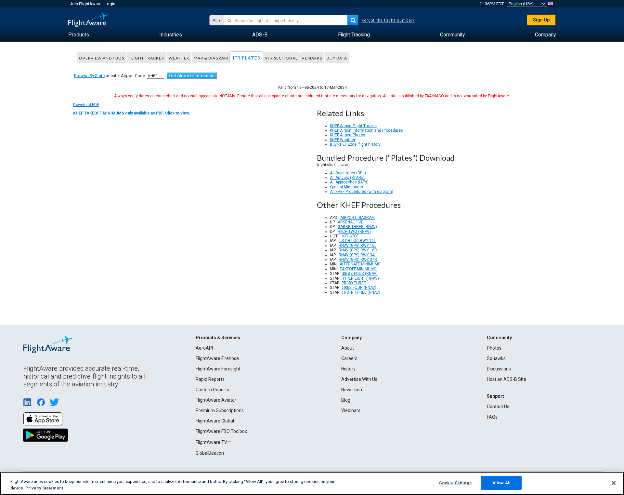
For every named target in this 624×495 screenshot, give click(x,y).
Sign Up (541, 19)
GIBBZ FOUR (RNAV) (360, 273)
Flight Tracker (146, 58)
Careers (349, 358)
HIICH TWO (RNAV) (354, 231)
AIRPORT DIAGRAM (357, 217)
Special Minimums (346, 187)
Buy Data (337, 58)
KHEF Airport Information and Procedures (366, 130)
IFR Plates (246, 57)
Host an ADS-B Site (506, 379)
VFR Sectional (281, 58)
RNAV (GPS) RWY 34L (357, 255)
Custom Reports (212, 389)
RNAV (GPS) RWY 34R (358, 259)
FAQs (492, 417)
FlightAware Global (215, 420)
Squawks (496, 358)
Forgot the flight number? (388, 20)
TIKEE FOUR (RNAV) (359, 287)
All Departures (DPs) (348, 173)
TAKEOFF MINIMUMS (358, 269)
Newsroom (352, 389)
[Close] (613, 483)
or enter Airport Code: (110, 75)
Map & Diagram (211, 58)
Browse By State (89, 75)
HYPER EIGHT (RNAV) (360, 278)
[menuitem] (79, 35)
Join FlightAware (85, 3)
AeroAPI (204, 348)
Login (110, 3)
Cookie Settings (455, 482)
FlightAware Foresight (218, 368)
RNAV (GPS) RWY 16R (358, 250)
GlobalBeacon (210, 453)
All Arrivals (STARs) (347, 177)
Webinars (350, 410)
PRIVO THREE (354, 283)
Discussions (499, 368)
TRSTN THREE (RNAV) (361, 292)
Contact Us (498, 406)
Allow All (501, 482)
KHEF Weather (342, 140)
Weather (179, 58)
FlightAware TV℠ (213, 442)
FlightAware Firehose (217, 358)
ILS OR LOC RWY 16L (357, 240)
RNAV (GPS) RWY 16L (357, 245)
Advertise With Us (359, 379)
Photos (494, 348)
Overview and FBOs (101, 58)
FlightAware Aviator (216, 400)
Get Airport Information (191, 75)
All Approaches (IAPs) (349, 182)
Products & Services (218, 337)
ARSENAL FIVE (350, 222)
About (347, 348)
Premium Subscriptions (220, 410)
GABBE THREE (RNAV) (357, 226)
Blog (345, 400)
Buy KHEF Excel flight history (355, 144)
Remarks (312, 58)
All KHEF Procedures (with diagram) (361, 191)
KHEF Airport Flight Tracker (353, 126)
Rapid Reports (210, 379)
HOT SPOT (350, 236)
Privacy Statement (44, 488)
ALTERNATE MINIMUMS (360, 264)
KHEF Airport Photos (347, 135)
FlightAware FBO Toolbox (221, 431)
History (348, 368)
